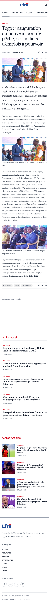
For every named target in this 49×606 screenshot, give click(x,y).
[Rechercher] (44, 5)
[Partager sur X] (42, 52)
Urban (4, 564)
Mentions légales (9, 599)
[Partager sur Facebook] (39, 52)
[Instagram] (22, 584)
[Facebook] (4, 584)
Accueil (5, 13)
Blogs (4, 567)
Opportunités (7, 560)
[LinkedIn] (10, 584)
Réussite (30, 13)
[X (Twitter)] (16, 584)
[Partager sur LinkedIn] (46, 52)
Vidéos (4, 571)
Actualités (17, 13)
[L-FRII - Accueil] (24, 5)
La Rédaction (18, 52)
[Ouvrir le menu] (4, 5)
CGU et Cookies (24, 599)
